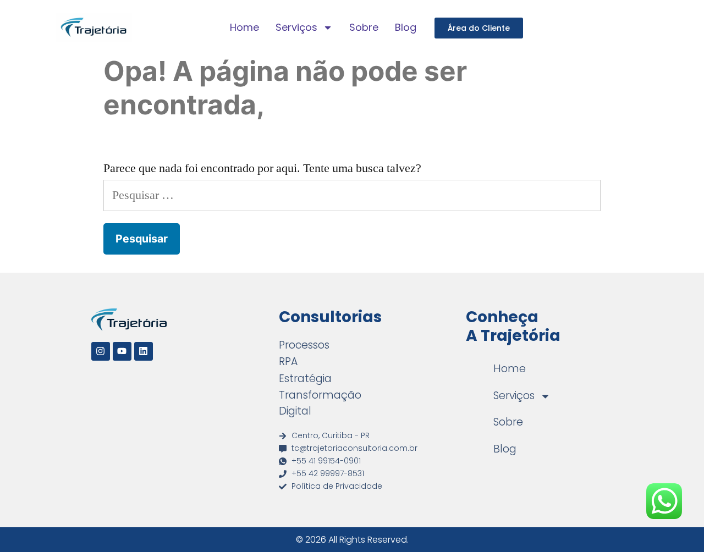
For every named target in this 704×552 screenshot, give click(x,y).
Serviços (296, 27)
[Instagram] (100, 351)
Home (244, 27)
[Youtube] (122, 351)
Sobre (363, 27)
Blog (405, 27)
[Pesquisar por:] (352, 195)
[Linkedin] (143, 351)
